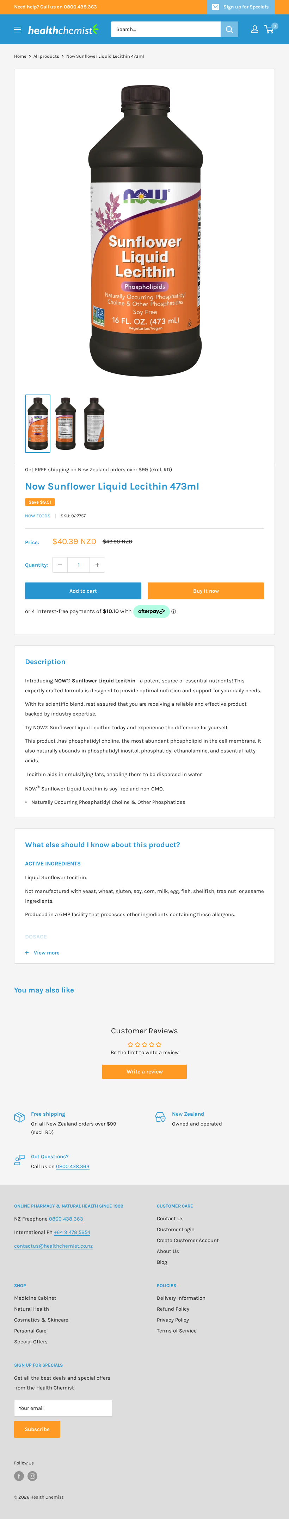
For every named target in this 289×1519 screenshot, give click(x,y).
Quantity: (36, 565)
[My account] (254, 29)
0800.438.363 (73, 1166)
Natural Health (31, 1309)
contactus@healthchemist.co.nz (53, 1246)
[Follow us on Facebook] (19, 1476)
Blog (162, 1262)
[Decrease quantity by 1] (60, 564)
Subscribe (37, 1429)
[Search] (229, 29)
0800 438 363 (66, 1219)
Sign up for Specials (246, 7)
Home (20, 56)
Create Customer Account (188, 1240)
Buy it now (206, 591)
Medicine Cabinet (35, 1298)
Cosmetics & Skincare (41, 1320)
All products (46, 56)
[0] (269, 29)
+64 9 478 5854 (72, 1232)
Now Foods (37, 515)
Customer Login (176, 1229)
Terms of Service (177, 1331)
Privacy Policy (173, 1320)
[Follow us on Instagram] (32, 1476)
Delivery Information (181, 1298)
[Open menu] (17, 29)
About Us (168, 1251)
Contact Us (170, 1218)
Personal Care (30, 1331)
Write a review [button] (145, 1071)
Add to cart (83, 591)
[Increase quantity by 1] (97, 564)
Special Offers (31, 1341)
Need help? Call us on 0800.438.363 (55, 7)
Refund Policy (173, 1309)
